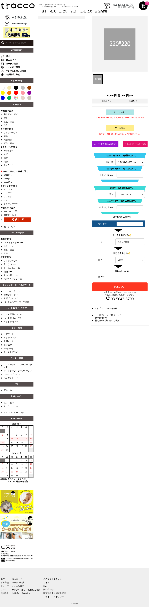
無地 (6, 136)
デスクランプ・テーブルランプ (18, 371)
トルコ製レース (11, 275)
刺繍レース (9, 272)
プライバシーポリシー (53, 597)
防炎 (6, 118)
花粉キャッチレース (13, 279)
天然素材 (8, 140)
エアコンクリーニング (14, 412)
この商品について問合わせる (108, 315)
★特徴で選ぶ (7, 129)
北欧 (6, 158)
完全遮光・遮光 (11, 114)
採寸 (44, 11)
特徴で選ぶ (6, 257)
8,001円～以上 (10, 215)
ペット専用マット (12, 322)
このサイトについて (52, 579)
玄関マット (9, 341)
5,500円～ (8, 175)
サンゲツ (8, 193)
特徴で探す (9, 348)
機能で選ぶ (6, 239)
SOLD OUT (120, 287)
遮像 (6, 253)
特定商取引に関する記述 (54, 593)
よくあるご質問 (13, 67)
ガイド (53, 11)
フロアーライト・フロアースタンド (18, 365)
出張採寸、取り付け (21, 593)
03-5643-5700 (122, 299)
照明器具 (5, 593)
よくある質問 (101, 11)
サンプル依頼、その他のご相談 (26, 590)
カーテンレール (11, 406)
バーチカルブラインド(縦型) (17, 302)
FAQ (45, 586)
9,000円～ (8, 182)
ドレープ (5, 586)
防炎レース (9, 246)
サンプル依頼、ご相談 (16, 71)
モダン (7, 154)
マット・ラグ (86, 11)
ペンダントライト (12, 378)
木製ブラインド (11, 298)
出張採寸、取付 (13, 74)
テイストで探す (11, 352)
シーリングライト (12, 374)
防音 (6, 125)
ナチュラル (9, 151)
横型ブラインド (11, 295)
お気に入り (106, 101)
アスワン (8, 190)
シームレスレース (12, 268)
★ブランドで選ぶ (9, 186)
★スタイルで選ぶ (9, 147)
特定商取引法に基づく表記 (107, 320)
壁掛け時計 (9, 390)
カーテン (63, 11)
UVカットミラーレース (14, 243)
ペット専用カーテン (13, 318)
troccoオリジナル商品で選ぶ (14, 171)
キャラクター (10, 165)
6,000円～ (8, 179)
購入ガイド (11, 60)
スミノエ (8, 200)
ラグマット (9, 334)
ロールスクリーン (12, 291)
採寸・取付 (9, 403)
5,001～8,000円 (10, 211)
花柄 (6, 162)
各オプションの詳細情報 (105, 308)
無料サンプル (10, 227)
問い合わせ (48, 589)
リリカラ (8, 197)
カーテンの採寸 (120, 112)
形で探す (8, 345)
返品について (101, 318)
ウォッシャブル (11, 133)
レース (73, 11)
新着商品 (5, 582)
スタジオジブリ (11, 204)
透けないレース (11, 264)
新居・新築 (9, 143)
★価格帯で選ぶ (8, 208)
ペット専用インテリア (14, 314)
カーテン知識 (12, 64)
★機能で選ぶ (7, 111)
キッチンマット (11, 338)
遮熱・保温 (9, 122)
